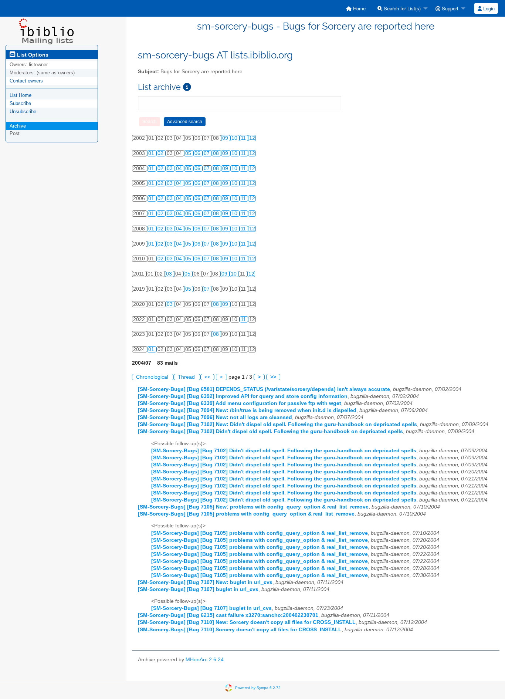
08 (216, 153)
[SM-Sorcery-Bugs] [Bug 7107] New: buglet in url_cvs (205, 582)
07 (207, 153)
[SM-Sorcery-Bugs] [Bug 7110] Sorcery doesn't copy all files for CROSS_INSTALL (240, 629)
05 (189, 153)
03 (170, 168)
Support (449, 8)
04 (179, 168)
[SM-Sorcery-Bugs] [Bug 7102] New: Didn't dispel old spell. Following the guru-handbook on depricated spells (277, 424)
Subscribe (20, 103)
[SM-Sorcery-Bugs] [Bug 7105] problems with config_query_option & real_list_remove (246, 514)
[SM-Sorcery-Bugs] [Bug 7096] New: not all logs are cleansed (215, 417)
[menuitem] (356, 8)
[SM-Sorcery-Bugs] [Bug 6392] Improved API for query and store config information (243, 396)
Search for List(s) (401, 8)
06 (198, 153)
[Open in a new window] (187, 87)
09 (226, 138)
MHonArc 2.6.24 (205, 659)
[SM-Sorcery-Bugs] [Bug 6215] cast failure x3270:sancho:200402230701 (228, 615)
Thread (187, 377)
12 (252, 138)
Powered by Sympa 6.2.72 (258, 687)
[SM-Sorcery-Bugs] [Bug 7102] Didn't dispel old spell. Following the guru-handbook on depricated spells (270, 431)
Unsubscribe (23, 111)
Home (359, 8)
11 (244, 138)
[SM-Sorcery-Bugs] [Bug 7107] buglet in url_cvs (198, 589)
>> (273, 377)
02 (161, 153)
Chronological (153, 377)
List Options (32, 55)
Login (488, 8)
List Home (20, 95)
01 (152, 153)
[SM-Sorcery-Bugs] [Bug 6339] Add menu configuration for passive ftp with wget (239, 403)
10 (235, 138)
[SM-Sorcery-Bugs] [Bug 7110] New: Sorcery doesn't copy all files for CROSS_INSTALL (247, 622)
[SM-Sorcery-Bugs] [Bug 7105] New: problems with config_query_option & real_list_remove (253, 507)
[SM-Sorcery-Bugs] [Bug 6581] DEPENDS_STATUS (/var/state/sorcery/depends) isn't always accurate (264, 389)
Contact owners (26, 81)
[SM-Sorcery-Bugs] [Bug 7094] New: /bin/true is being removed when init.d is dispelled (247, 410)
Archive (18, 126)
